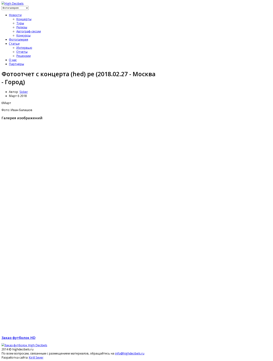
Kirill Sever (36, 357)
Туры (20, 23)
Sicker (24, 92)
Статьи (14, 44)
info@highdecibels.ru (129, 353)
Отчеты (21, 52)
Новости (15, 15)
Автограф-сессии (28, 31)
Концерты (23, 19)
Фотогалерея (18, 39)
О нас (13, 60)
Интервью (24, 48)
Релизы (21, 27)
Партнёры (16, 64)
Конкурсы (23, 35)
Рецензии (23, 56)
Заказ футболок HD (18, 337)
